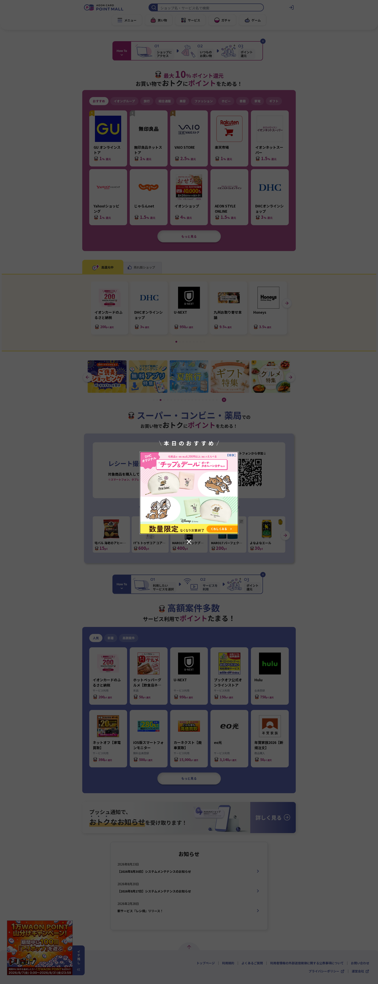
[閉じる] (189, 541)
